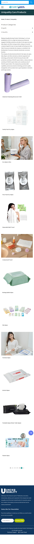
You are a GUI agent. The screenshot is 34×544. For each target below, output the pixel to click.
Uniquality (4, 32)
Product (7, 19)
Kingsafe (3, 28)
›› (23, 468)
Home (2, 19)
